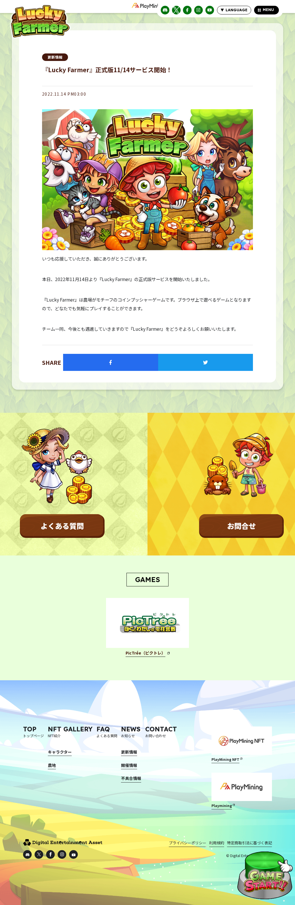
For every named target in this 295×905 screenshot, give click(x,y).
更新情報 (55, 57)
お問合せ (241, 526)
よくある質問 (62, 526)
